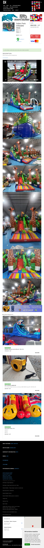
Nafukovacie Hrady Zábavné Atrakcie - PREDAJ (10, 509)
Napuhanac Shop (5, 501)
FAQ (10, 5)
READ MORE (37, 352)
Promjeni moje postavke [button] (35, 544)
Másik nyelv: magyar (6, 475)
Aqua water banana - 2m (9, 428)
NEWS (7, 5)
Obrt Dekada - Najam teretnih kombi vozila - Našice (11, 485)
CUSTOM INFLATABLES (16, 5)
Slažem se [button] (27, 544)
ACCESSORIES (5, 7)
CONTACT (17, 10)
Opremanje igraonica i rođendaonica (8, 490)
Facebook (5, 460)
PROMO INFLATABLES (7, 10)
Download (13, 447)
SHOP (4, 5)
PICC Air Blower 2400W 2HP (10, 385)
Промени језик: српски (7, 476)
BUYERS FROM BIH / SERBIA (8, 8)
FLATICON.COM (5, 544)
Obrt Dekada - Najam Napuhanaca (8, 482)
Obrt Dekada (14, 443)
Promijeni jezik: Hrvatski (7, 474)
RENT (13, 10)
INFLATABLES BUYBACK (14, 7)
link (7, 456)
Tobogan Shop (5, 498)
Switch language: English (7, 472)
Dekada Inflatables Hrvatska (7, 493)
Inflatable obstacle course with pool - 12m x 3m (14, 349)
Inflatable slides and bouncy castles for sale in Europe (11, 506)
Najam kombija (5, 503)
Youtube (5, 464)
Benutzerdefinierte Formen (7, 514)
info (17, 451)
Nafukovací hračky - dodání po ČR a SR (9, 507)
